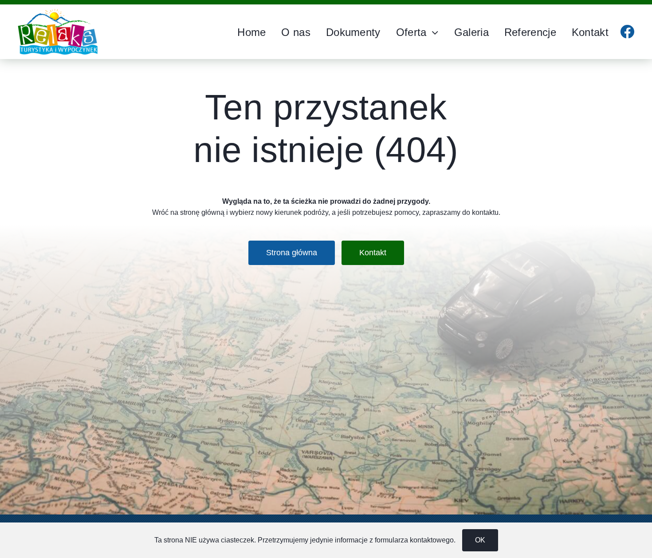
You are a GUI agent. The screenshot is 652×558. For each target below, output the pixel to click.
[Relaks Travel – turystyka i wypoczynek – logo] (58, 12)
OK (480, 540)
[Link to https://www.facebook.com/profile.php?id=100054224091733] (627, 31)
